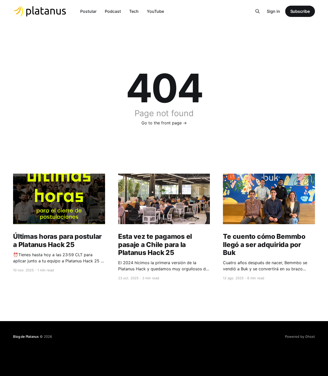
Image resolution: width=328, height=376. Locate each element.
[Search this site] (257, 11)
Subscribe (300, 11)
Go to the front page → (164, 122)
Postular (88, 11)
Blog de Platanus (26, 336)
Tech (134, 11)
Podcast (113, 11)
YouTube (155, 11)
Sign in (273, 11)
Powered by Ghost (300, 336)
